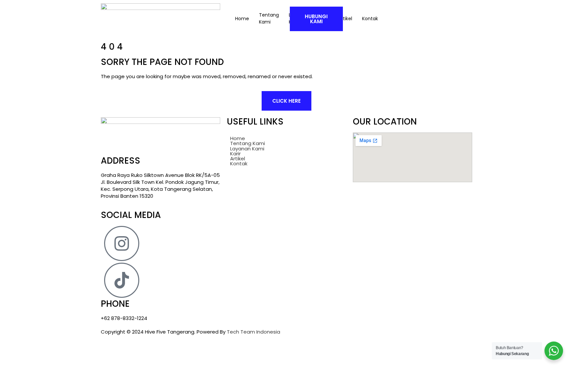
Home (242, 18)
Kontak (238, 163)
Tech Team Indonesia (253, 331)
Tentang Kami (269, 18)
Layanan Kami (247, 148)
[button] (286, 148)
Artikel (237, 158)
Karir (235, 153)
